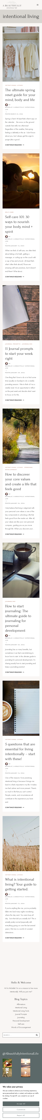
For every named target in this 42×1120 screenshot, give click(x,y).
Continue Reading (14, 145)
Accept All (21, 1104)
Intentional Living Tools (21, 1011)
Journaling (27, 344)
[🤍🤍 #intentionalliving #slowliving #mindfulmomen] (25, 1072)
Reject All (21, 1115)
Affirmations (21, 1004)
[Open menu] (37, 4)
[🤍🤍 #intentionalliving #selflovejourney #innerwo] (25, 1063)
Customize (21, 1110)
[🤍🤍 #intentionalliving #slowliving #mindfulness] (7, 1063)
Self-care (9, 212)
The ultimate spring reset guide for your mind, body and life (20, 95)
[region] (21, 1101)
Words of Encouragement (21, 1027)
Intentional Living (14, 85)
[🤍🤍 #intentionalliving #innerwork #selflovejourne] (7, 1072)
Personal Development (21, 1020)
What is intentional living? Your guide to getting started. (20, 884)
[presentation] (21, 54)
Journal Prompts (12, 344)
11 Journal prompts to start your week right (19, 354)
